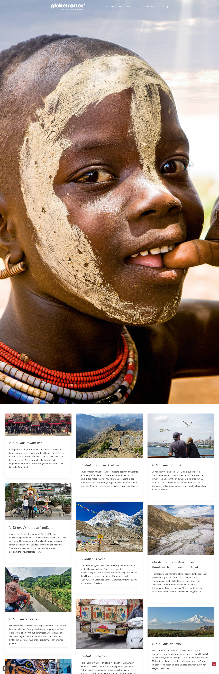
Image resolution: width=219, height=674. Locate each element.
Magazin (132, 6)
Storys (110, 6)
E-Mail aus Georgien (24, 619)
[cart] (166, 6)
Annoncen (147, 6)
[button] (5, 668)
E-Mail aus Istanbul (166, 465)
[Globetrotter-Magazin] (68, 6)
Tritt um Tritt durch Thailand (31, 527)
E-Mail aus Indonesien (25, 443)
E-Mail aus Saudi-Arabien (100, 465)
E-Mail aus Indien (94, 656)
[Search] (162, 6)
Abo (121, 6)
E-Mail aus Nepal (93, 559)
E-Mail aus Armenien (168, 644)
